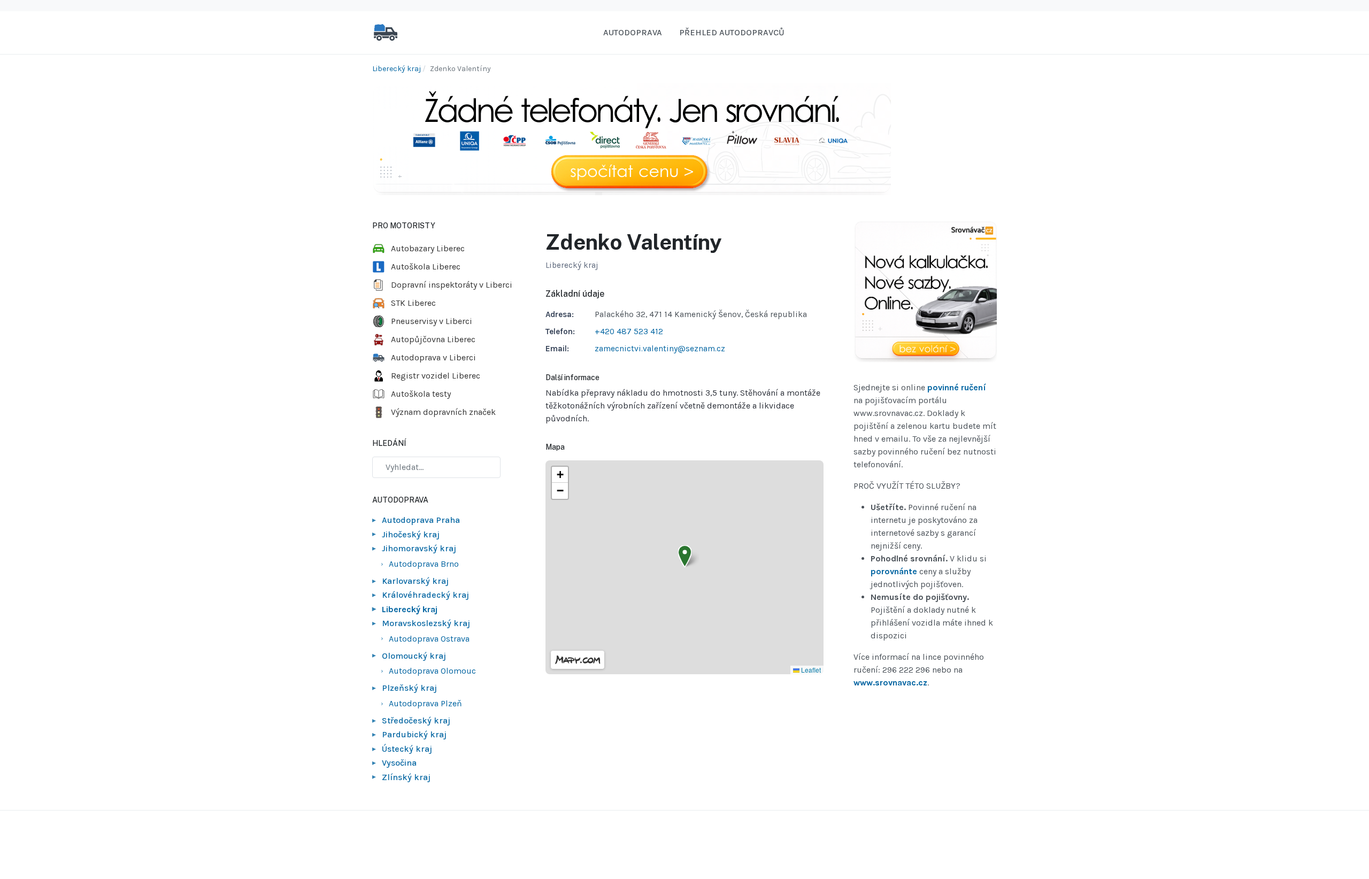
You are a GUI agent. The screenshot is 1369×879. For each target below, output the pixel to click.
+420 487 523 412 (629, 331)
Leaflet (810, 669)
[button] (684, 556)
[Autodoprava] (385, 32)
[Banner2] (925, 292)
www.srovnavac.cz (890, 682)
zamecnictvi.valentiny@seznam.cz (660, 348)
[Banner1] (631, 138)
